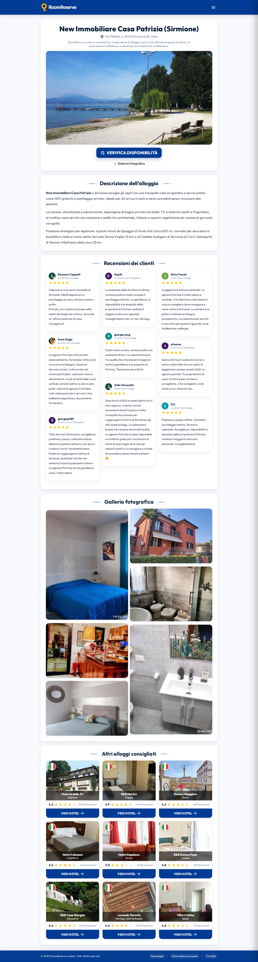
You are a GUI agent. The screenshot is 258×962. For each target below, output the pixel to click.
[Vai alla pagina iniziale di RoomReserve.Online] (59, 7)
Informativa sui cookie (185, 956)
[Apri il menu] (213, 7)
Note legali (157, 956)
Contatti (211, 956)
